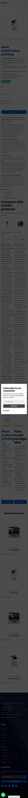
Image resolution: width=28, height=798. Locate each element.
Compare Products (14, 797)
